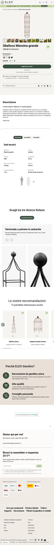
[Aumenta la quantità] (14, 61)
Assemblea (27, 137)
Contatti (6, 530)
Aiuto (5, 525)
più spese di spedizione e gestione (30, 72)
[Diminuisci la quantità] (10, 61)
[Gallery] (27, 27)
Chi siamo (30, 520)
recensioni (36, 137)
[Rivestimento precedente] (7, 240)
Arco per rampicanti (14, 508)
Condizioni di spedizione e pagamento (13, 520)
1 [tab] (7, 348)
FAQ (5, 528)
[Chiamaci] (40, 2)
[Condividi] (41, 86)
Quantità (5, 61)
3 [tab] (23, 348)
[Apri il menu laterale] (51, 2)
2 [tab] (15, 348)
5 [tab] (39, 348)
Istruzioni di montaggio (9, 522)
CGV (17, 542)
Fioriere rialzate (31, 508)
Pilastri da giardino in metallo (38, 511)
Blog (29, 522)
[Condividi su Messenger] (47, 86)
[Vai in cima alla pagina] (50, 426)
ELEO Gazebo (31, 528)
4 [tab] (31, 348)
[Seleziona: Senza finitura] (4, 58)
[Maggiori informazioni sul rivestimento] (12, 54)
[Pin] (44, 86)
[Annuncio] (52, 6)
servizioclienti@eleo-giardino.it (12, 443)
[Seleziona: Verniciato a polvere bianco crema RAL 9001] (12, 58)
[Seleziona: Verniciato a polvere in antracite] (9, 58)
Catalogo (30, 533)
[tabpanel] (14, 328)
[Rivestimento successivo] (11, 240)
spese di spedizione (23, 540)
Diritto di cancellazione (23, 542)
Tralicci (43, 508)
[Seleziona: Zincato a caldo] (6, 58)
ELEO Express (31, 530)
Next (51, 325)
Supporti (7, 511)
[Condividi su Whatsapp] (50, 86)
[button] (5, 41)
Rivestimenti (31, 525)
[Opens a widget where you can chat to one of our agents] (5, 542)
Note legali (12, 542)
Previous (3, 325)
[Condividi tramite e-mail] (39, 86)
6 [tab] (47, 348)
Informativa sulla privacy (34, 542)
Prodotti (5, 9)
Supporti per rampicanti (12, 9)
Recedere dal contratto (44, 542)
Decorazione (19, 511)
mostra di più (6, 120)
